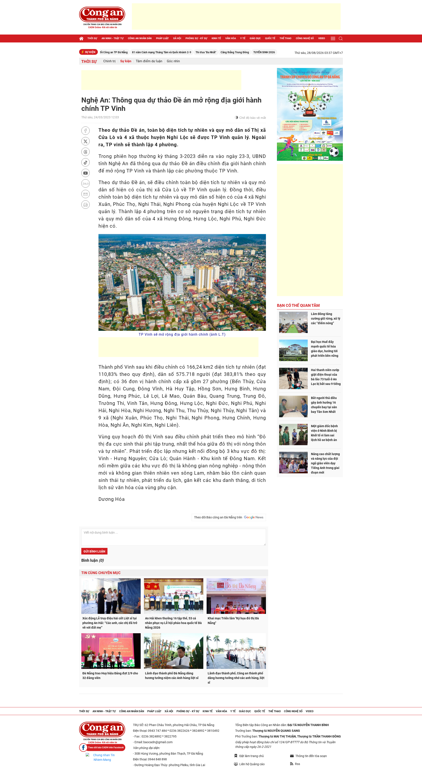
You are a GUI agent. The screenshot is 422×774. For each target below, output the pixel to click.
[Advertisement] (236, 16)
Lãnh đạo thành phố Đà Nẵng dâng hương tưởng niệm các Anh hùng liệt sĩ (171, 676)
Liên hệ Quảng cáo (252, 764)
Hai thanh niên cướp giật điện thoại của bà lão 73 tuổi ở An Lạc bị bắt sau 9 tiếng (326, 377)
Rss (297, 764)
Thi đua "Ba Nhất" (182, 52)
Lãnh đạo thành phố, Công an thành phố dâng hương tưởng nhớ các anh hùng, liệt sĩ (236, 678)
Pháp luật (162, 38)
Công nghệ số (305, 38)
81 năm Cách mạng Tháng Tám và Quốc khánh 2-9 (137, 52)
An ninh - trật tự (113, 38)
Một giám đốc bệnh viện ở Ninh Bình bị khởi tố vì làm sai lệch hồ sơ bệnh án (324, 433)
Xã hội (177, 38)
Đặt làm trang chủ (251, 756)
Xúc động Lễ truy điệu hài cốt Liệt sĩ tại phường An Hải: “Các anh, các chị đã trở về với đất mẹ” (109, 623)
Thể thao (285, 38)
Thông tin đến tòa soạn (311, 756)
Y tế (242, 38)
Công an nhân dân (140, 38)
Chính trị (109, 61)
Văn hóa (230, 38)
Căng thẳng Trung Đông (211, 52)
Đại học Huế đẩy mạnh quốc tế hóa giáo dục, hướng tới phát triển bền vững (324, 348)
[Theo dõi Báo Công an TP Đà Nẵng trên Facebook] (102, 747)
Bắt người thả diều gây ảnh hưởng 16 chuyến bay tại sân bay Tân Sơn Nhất (324, 405)
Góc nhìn (173, 61)
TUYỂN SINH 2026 (240, 52)
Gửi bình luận (94, 551)
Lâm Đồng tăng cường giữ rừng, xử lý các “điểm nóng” (325, 318)
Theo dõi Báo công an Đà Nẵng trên (219, 517)
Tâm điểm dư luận (149, 61)
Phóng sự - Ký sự (196, 38)
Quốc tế (270, 38)
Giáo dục (255, 38)
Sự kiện (125, 61)
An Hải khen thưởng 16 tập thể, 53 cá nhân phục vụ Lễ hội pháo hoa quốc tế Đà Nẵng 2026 (173, 623)
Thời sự (92, 38)
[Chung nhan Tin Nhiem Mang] (102, 757)
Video (321, 38)
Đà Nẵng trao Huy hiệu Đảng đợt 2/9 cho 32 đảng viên (110, 676)
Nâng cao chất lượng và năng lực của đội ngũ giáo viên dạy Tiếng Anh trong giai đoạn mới (325, 463)
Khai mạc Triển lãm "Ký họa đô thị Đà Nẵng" (233, 621)
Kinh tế (216, 38)
